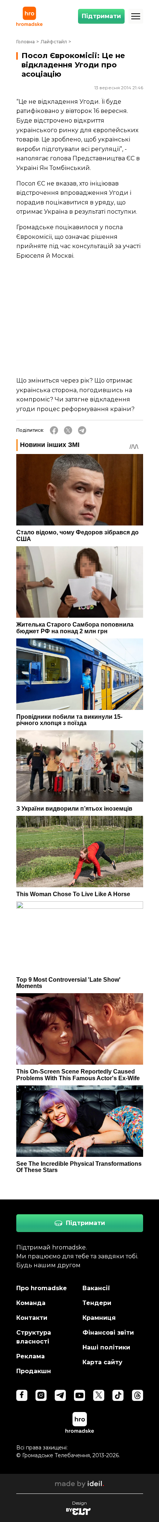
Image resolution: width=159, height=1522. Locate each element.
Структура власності (33, 1337)
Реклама (30, 1356)
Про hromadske (41, 1288)
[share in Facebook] (54, 430)
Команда (30, 1302)
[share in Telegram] (82, 430)
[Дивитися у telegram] (60, 1395)
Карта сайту (102, 1362)
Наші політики (106, 1347)
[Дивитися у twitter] (98, 1395)
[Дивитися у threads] (137, 1395)
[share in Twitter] (68, 430)
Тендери (96, 1302)
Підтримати (101, 16)
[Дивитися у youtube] (79, 1395)
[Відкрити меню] (135, 16)
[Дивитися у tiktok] (118, 1395)
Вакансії (96, 1288)
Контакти (31, 1317)
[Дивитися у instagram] (41, 1395)
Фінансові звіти (108, 1332)
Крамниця (99, 1317)
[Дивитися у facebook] (21, 1395)
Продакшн (33, 1371)
